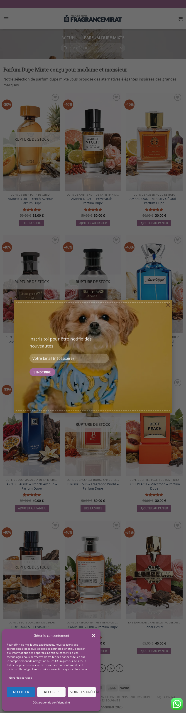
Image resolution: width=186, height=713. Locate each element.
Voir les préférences (83, 692)
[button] (93, 635)
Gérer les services (20, 678)
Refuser (51, 692)
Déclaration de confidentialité (51, 702)
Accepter (21, 692)
